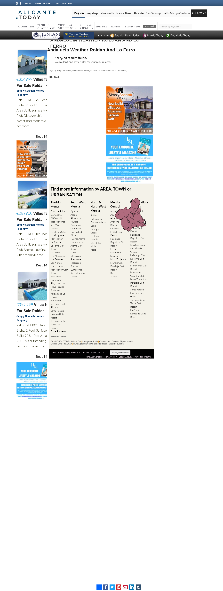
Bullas (93, 215)
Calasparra (96, 218)
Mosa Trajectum (118, 259)
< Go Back (54, 77)
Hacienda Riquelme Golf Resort (117, 242)
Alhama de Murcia (76, 220)
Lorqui (113, 249)
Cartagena (56, 214)
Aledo (74, 214)
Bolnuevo (75, 225)
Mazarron (76, 255)
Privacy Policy (111, 357)
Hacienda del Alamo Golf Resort (77, 246)
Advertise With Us (143, 357)
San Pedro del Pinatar (58, 305)
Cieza (93, 232)
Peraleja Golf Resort (117, 268)
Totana (74, 276)
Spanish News (132, 26)
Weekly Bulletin (116, 344)
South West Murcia (78, 204)
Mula (93, 246)
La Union (55, 252)
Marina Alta (107, 13)
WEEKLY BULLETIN (64, 3)
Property (115, 26)
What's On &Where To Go (65, 26)
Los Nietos (56, 262)
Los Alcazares (58, 255)
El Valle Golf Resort (116, 233)
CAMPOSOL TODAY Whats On (66, 342)
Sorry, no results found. (71, 58)
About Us (129, 357)
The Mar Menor (56, 204)
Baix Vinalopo (154, 13)
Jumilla (94, 239)
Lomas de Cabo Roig (138, 315)
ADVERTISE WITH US (44, 3)
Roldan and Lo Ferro (58, 295)
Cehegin (94, 229)
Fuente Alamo (78, 238)
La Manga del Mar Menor (57, 237)
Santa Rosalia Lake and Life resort (57, 314)
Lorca (73, 252)
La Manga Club (58, 231)
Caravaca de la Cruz (97, 224)
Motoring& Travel (86, 26)
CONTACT (28, 3)
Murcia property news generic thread (90, 344)
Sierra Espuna (78, 273)
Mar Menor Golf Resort (59, 271)
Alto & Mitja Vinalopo (177, 13)
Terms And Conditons (94, 357)
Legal (121, 357)
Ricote (113, 273)
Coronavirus (105, 342)
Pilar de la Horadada (56, 278)
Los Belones (57, 259)
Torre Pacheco (58, 331)
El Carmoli (56, 218)
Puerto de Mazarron (76, 261)
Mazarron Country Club (137, 274)
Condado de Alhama (77, 233)
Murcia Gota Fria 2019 (61, 344)
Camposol (76, 228)
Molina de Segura (115, 254)
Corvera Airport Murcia (122, 342)
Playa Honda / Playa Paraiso (58, 285)
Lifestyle (101, 26)
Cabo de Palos (58, 211)
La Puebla (56, 242)
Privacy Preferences (120, 352)
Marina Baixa (124, 13)
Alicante (139, 13)
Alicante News (26, 26)
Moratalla (95, 242)
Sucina (113, 276)
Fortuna (94, 236)
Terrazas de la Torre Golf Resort (58, 324)
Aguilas (74, 211)
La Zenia (134, 310)
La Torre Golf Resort (57, 247)
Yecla (93, 249)
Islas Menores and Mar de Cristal (58, 225)
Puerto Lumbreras (76, 268)
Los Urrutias (57, 266)
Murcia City (116, 262)
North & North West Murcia (98, 206)
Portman (55, 290)
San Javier (56, 300)
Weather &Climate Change (46, 26)
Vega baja (92, 13)
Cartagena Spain (90, 342)
